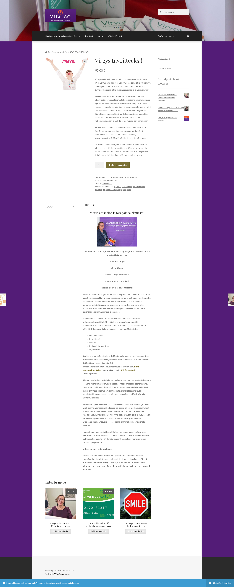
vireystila (127, 189)
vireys (119, 189)
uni (104, 189)
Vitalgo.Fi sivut (115, 36)
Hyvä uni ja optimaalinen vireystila (61, 36)
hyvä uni (117, 186)
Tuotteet (89, 36)
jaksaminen (127, 186)
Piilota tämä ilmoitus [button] (221, 583)
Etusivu (51, 52)
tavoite (98, 189)
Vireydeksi (61, 52)
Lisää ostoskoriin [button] (60, 531)
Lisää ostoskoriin (118, 165)
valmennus (111, 189)
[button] (85, 61)
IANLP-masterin (128, 370)
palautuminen (139, 186)
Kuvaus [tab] (49, 206)
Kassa (100, 36)
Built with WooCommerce (57, 574)
